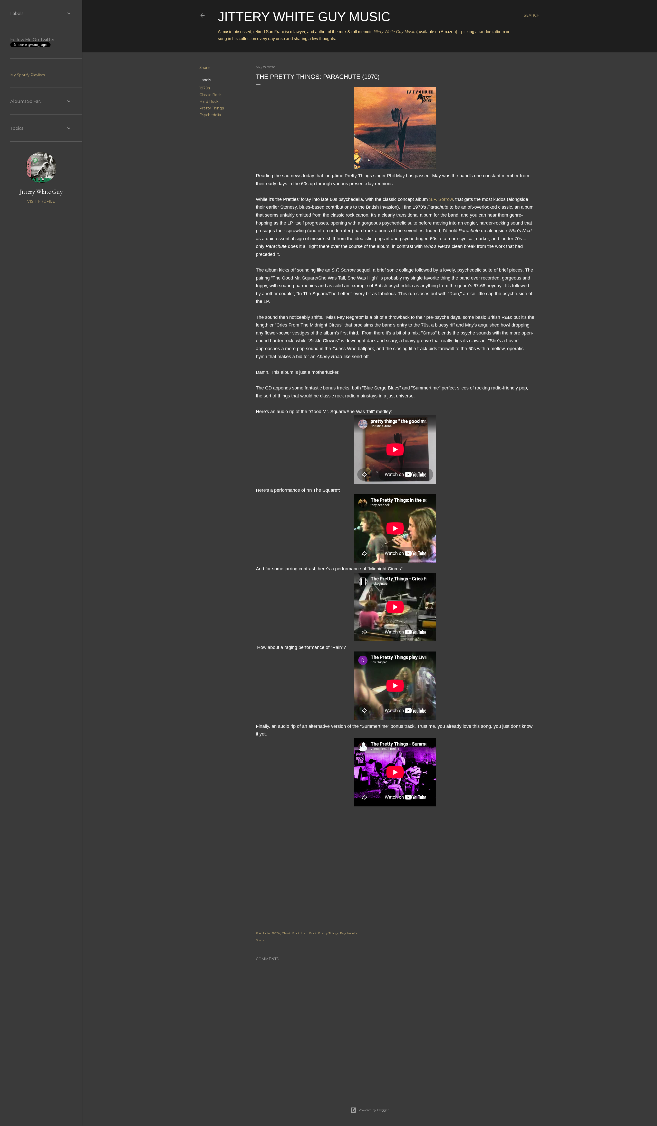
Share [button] (204, 67)
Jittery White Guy (41, 192)
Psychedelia (210, 115)
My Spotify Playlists (27, 75)
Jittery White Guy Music (304, 17)
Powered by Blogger (374, 1110)
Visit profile (41, 201)
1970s (204, 88)
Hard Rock (208, 101)
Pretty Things (211, 108)
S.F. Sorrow (441, 199)
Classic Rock (210, 94)
